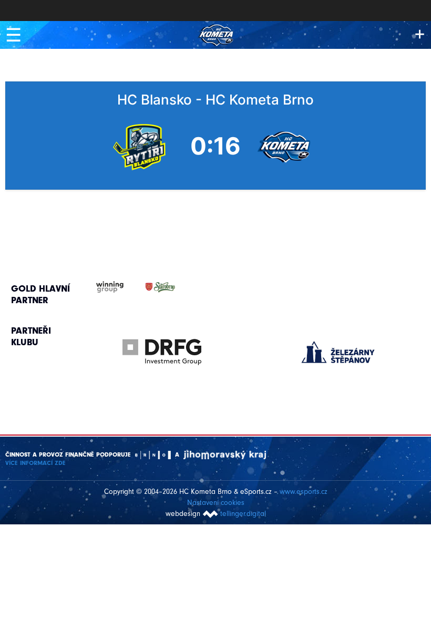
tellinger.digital (243, 513)
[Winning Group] (99, 287)
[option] (162, 341)
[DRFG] (162, 352)
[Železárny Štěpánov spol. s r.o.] (338, 352)
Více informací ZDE (35, 463)
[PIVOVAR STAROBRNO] (150, 287)
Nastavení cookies (215, 502)
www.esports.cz (303, 491)
